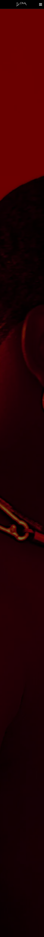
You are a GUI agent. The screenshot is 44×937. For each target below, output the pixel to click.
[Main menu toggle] (37, 4)
